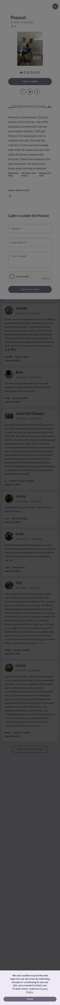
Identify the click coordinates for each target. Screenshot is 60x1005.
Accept (30, 999)
